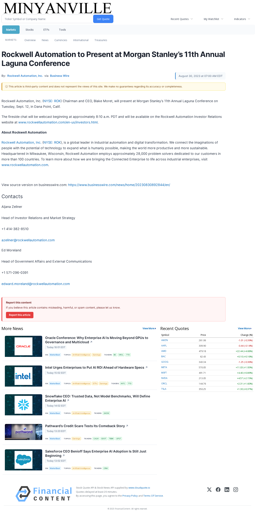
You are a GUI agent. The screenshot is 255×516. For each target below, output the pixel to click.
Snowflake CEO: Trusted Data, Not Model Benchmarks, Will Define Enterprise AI (97, 398)
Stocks (30, 29)
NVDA (164, 378)
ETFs (46, 29)
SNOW (106, 413)
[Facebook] (218, 494)
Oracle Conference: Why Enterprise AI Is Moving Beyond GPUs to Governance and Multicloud (96, 340)
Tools (62, 29)
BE (115, 355)
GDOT (103, 439)
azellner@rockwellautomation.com (28, 240)
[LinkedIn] (227, 494)
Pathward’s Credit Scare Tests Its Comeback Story (86, 426)
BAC (163, 356)
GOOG (164, 361)
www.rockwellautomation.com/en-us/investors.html (58, 122)
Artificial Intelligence (81, 355)
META (164, 367)
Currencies (61, 40)
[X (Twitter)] (209, 494)
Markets (11, 29)
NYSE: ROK (52, 101)
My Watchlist (211, 19)
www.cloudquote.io (139, 487)
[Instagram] (236, 494)
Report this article (19, 314)
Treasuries (100, 40)
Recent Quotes (180, 19)
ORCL (121, 355)
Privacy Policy (130, 495)
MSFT (164, 372)
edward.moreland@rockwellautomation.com (35, 284)
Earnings (96, 355)
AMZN (164, 340)
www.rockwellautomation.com (24, 165)
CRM (106, 468)
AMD (163, 351)
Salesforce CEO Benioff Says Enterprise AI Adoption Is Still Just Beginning (95, 453)
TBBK (111, 439)
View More (149, 328)
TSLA (163, 389)
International (80, 40)
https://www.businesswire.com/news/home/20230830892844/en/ (119, 185)
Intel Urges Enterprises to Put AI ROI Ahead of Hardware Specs (96, 367)
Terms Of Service (153, 495)
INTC (123, 383)
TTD (128, 355)
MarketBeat (55, 355)
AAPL (164, 345)
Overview (30, 40)
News (45, 40)
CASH (96, 439)
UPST (118, 439)
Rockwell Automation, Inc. (21, 142)
